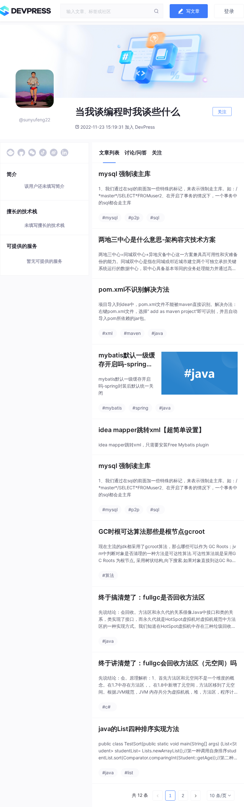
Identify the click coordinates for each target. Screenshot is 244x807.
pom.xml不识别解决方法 (133, 289)
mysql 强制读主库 (124, 174)
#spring (140, 407)
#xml (107, 333)
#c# (106, 706)
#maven (132, 333)
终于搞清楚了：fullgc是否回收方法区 (151, 597)
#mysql (110, 217)
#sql (154, 217)
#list (129, 772)
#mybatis (112, 407)
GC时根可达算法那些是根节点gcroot (151, 531)
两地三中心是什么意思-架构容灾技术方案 (157, 239)
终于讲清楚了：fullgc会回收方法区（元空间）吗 (167, 663)
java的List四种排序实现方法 (138, 729)
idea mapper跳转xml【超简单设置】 (151, 430)
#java (157, 333)
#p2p (133, 217)
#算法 (108, 575)
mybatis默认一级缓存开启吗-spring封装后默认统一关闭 (126, 360)
